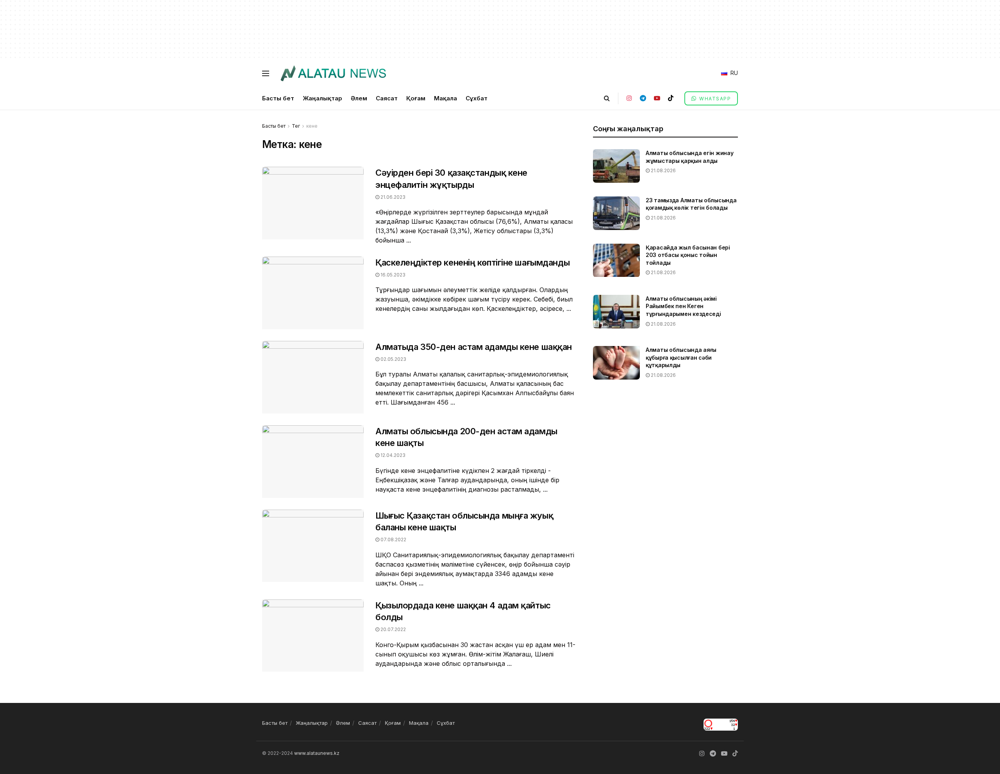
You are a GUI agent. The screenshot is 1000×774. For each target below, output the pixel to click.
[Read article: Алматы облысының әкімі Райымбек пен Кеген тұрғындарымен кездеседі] (616, 311)
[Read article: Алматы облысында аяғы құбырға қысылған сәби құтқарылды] (616, 363)
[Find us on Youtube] (657, 98)
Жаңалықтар (322, 98)
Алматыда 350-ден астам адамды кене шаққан (473, 347)
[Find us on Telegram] (643, 98)
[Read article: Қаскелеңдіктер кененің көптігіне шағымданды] (313, 293)
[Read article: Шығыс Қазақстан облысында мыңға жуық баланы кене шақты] (313, 546)
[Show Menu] (265, 73)
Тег (296, 126)
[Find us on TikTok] (670, 98)
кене (312, 126)
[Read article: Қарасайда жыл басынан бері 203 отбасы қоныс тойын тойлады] (616, 260)
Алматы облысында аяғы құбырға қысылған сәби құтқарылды (681, 357)
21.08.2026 (663, 170)
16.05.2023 (392, 275)
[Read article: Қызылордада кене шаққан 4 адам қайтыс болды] (313, 635)
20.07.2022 (392, 629)
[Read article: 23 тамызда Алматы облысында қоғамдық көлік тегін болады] (616, 213)
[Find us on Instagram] (629, 98)
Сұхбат (477, 98)
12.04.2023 (392, 455)
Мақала (445, 98)
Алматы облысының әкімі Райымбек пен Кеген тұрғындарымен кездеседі (683, 306)
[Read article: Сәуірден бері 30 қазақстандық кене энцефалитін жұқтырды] (313, 203)
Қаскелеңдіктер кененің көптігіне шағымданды (472, 262)
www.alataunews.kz (316, 753)
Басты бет (278, 98)
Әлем (359, 98)
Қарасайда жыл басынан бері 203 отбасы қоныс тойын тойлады (688, 255)
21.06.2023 (392, 197)
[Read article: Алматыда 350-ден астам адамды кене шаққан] (313, 377)
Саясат (387, 98)
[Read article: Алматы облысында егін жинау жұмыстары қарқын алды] (616, 166)
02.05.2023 (392, 359)
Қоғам (415, 98)
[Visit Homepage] (333, 73)
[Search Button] (607, 98)
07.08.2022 (392, 539)
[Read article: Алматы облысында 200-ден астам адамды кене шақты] (313, 461)
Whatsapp (714, 99)
